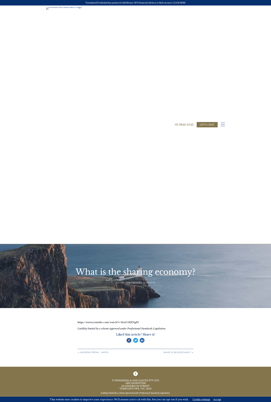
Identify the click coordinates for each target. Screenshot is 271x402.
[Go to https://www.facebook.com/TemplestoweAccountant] (135, 373)
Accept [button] (217, 399)
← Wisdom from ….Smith (93, 352)
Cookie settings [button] (201, 399)
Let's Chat (207, 124)
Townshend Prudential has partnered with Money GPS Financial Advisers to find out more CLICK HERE (135, 3)
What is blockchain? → (178, 352)
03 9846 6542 (184, 124)
